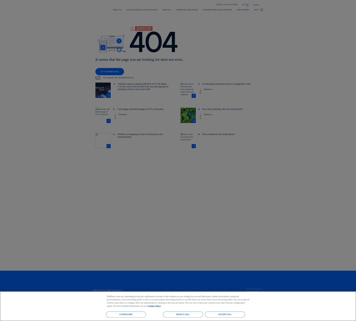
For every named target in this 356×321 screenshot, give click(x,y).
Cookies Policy (154, 306)
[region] (178, 306)
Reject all (183, 314)
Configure (126, 314)
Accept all (225, 314)
